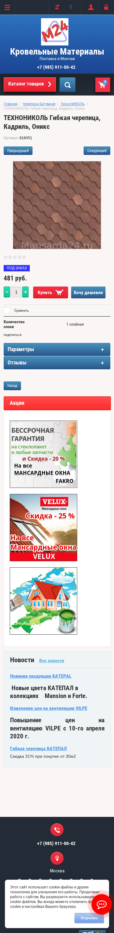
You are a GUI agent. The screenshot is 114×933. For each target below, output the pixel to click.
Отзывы (17, 362)
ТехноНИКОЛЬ (72, 104)
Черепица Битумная (38, 104)
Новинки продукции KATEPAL (40, 676)
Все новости (51, 660)
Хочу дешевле (88, 292)
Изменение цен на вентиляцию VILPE (48, 708)
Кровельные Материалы (57, 51)
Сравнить (21, 310)
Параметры (21, 349)
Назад (12, 385)
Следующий (97, 150)
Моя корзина (105, 82)
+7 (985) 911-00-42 (56, 67)
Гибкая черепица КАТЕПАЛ (38, 748)
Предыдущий (18, 150)
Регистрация (89, 7)
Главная (10, 104)
